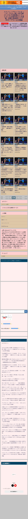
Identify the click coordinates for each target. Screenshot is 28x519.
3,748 (9, 197)
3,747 (6, 197)
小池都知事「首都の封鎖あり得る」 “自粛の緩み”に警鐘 (7, 128)
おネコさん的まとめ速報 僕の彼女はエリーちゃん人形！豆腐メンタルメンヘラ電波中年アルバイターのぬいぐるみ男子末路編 (14, 349)
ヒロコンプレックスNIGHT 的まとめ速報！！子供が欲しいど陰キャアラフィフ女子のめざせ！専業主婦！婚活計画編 (14, 454)
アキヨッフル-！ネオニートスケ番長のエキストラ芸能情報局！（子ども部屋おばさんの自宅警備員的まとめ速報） (14, 431)
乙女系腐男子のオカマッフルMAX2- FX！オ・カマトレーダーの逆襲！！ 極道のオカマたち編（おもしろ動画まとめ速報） (14, 355)
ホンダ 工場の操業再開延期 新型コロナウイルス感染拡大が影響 (7, 190)
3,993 (26, 197)
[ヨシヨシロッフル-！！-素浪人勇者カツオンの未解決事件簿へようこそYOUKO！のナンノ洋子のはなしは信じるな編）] (14, 437)
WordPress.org (4, 226)
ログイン (3, 216)
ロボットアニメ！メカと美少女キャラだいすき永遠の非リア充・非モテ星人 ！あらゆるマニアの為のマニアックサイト (14, 394)
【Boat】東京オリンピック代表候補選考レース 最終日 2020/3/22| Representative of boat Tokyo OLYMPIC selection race (21, 171)
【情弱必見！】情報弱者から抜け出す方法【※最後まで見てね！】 (20, 149)
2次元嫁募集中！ (14, 491)
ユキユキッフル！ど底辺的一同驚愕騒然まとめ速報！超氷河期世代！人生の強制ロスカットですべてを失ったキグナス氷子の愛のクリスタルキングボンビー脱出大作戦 (14, 449)
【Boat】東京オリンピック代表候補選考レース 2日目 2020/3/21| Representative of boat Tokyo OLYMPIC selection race (7, 171)
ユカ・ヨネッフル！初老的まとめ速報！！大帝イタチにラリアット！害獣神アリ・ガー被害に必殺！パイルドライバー (14, 414)
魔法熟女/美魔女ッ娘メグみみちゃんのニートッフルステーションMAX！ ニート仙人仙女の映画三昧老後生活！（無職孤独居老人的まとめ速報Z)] (14, 361)
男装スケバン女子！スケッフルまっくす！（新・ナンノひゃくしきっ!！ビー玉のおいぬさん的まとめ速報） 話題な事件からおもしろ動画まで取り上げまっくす (14, 389)
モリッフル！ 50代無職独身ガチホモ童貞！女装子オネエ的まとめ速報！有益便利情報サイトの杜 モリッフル (14, 443)
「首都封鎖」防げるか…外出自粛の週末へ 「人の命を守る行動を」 (20, 106)
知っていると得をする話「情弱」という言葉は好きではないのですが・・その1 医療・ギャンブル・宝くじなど (7, 150)
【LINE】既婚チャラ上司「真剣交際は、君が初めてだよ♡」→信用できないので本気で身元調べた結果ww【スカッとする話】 (21, 130)
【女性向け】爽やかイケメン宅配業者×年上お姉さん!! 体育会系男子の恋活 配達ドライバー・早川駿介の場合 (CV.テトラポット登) (21, 86)
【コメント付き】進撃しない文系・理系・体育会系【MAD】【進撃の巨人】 (7, 85)
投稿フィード (4, 219)
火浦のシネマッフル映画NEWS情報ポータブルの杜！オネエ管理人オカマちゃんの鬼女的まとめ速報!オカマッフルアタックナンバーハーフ (14, 408)
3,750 (17, 197)
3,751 (20, 197)
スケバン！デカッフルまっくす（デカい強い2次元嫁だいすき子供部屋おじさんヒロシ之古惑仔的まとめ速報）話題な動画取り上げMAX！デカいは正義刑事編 (14, 426)
